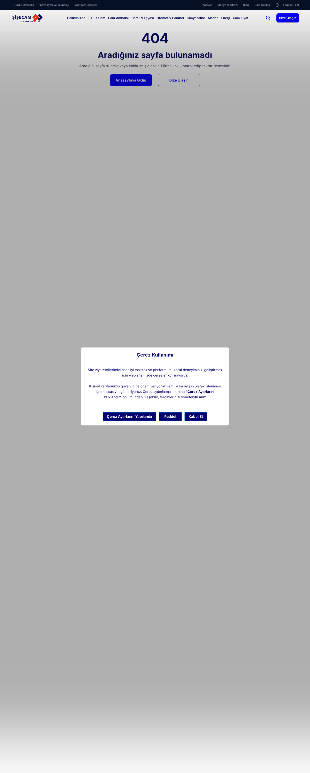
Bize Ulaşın (287, 18)
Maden (213, 18)
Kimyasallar (196, 18)
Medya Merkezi (227, 5)
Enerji (225, 18)
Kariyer (207, 5)
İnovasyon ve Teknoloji (54, 5)
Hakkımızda (76, 18)
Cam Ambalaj (118, 18)
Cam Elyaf (240, 18)
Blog (246, 5)
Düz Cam (98, 18)
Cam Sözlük (262, 5)
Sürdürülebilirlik (24, 5)
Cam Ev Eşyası (142, 18)
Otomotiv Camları (170, 18)
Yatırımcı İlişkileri (85, 5)
